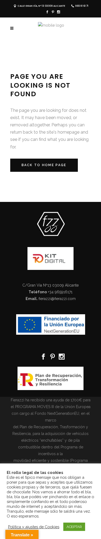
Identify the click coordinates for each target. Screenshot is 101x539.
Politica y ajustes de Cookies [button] (33, 526)
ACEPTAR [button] (74, 527)
